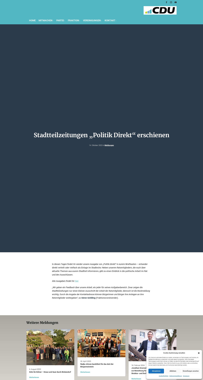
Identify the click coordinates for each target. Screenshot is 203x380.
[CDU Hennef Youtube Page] (176, 2)
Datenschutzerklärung (175, 376)
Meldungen (109, 145)
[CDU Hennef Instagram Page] (171, 2)
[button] (199, 353)
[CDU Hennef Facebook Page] (166, 2)
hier (77, 281)
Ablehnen (173, 371)
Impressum (186, 376)
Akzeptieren (156, 371)
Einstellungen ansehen (191, 371)
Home (32, 20)
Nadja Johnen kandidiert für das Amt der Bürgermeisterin (96, 365)
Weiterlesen (34, 377)
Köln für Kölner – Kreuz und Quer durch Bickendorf (50, 372)
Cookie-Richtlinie (163, 376)
